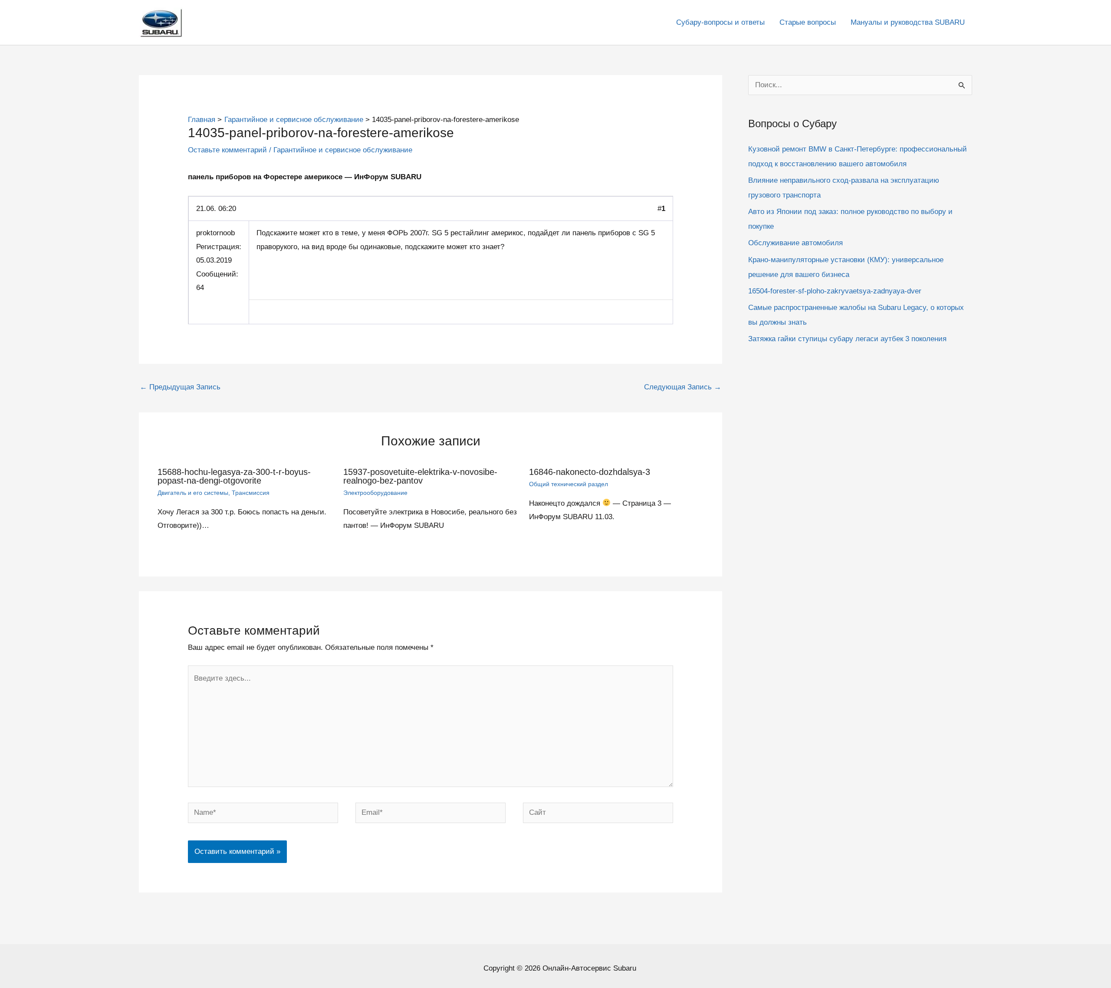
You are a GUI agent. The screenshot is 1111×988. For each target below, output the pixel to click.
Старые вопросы (807, 22)
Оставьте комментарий (227, 150)
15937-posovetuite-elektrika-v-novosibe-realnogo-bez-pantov (420, 476)
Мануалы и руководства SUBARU (908, 22)
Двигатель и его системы (193, 492)
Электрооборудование (375, 492)
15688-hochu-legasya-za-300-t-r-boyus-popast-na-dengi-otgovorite (234, 476)
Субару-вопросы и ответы (720, 22)
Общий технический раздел (568, 484)
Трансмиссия (251, 492)
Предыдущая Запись (180, 387)
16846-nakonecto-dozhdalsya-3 (589, 472)
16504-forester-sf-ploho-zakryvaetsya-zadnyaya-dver (834, 291)
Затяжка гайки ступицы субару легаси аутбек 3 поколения (847, 339)
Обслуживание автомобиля (795, 243)
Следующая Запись (682, 387)
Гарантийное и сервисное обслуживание (342, 150)
